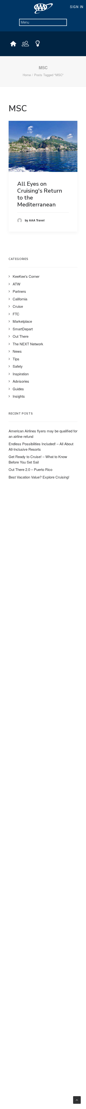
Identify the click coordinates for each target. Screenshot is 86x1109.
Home (27, 75)
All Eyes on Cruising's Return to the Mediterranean (39, 194)
